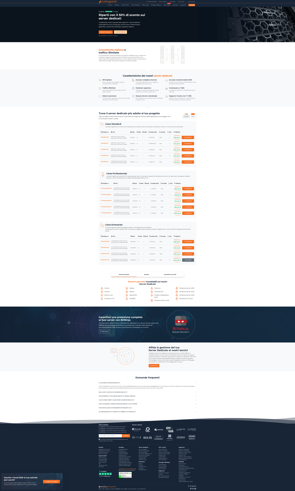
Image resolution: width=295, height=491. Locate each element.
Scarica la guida (51, 481)
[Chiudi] (60, 476)
